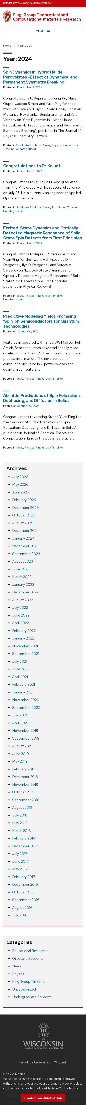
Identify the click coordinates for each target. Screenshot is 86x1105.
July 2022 (20, 607)
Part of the (43, 1062)
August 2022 (22, 600)
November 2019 (25, 730)
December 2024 (25, 530)
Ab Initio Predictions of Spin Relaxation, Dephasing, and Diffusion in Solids (42, 398)
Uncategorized (26, 149)
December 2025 (25, 507)
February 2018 (23, 838)
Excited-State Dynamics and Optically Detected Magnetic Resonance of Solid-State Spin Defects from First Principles (43, 233)
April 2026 (20, 492)
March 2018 (21, 830)
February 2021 (23, 684)
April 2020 (20, 723)
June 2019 (20, 753)
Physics (56, 145)
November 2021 (25, 646)
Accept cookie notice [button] (43, 1098)
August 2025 (22, 523)
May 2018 (20, 823)
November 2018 (25, 784)
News (46, 145)
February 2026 (24, 499)
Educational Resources (30, 950)
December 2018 (25, 776)
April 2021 (20, 676)
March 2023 (21, 576)
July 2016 (19, 915)
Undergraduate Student (31, 997)
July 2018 (19, 815)
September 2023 (26, 553)
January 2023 (23, 584)
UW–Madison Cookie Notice (58, 1088)
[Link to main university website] (43, 1050)
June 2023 (20, 569)
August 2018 (22, 807)
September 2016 (25, 899)
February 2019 (23, 769)
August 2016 (22, 907)
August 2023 (22, 561)
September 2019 (25, 738)
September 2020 (26, 707)
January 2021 (22, 692)
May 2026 (20, 484)
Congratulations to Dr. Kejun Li (33, 165)
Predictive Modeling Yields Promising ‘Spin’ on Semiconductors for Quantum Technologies (41, 321)
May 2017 (20, 869)
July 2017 (19, 853)
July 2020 (20, 715)
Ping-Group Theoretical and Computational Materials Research (47, 17)
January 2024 (23, 538)
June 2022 (20, 615)
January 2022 (23, 638)
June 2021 (20, 669)
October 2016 (23, 892)
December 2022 (25, 592)
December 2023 (25, 546)
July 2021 (19, 661)
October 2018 (23, 792)
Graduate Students (29, 145)
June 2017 (20, 861)
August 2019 (22, 746)
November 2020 (25, 699)
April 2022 (20, 623)
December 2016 (25, 884)
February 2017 (23, 876)
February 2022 (24, 630)
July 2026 (20, 476)
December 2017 (25, 846)
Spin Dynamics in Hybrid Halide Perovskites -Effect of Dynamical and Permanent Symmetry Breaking (40, 77)
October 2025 (23, 515)
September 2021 (25, 653)
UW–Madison (27, 3)
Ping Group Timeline (65, 207)
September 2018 (25, 800)
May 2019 (20, 761)
